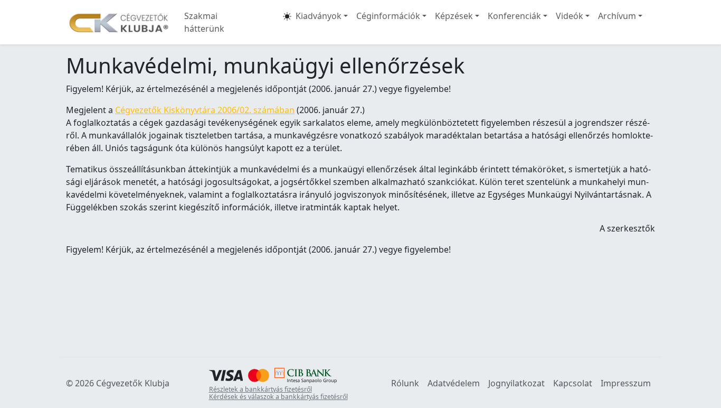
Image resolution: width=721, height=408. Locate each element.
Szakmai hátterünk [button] (204, 22)
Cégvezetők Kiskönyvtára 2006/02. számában (205, 110)
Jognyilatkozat (516, 383)
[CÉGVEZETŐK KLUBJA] (119, 22)
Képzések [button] (454, 16)
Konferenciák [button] (514, 16)
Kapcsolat (572, 383)
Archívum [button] (617, 16)
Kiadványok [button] (318, 16)
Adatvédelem (454, 383)
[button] (287, 22)
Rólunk (405, 383)
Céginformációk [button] (388, 16)
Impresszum (626, 383)
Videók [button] (569, 16)
